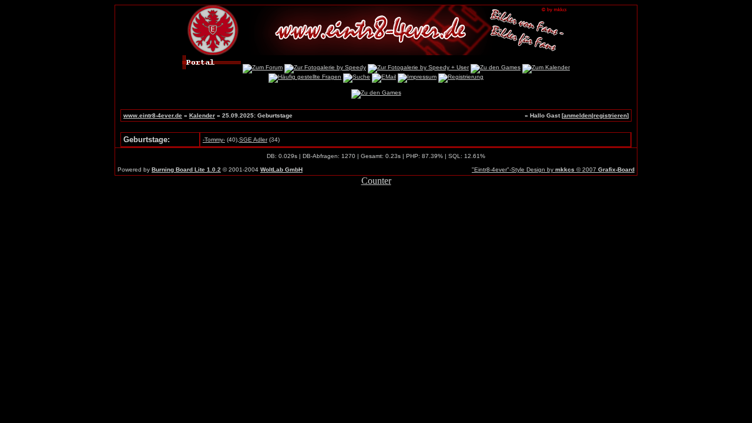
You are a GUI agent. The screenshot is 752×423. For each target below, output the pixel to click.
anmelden (577, 115)
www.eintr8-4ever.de (152, 115)
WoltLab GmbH (281, 169)
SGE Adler (253, 139)
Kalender (202, 115)
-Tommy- (214, 139)
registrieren (610, 115)
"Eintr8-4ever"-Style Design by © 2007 (553, 169)
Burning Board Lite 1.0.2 (186, 169)
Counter (376, 181)
